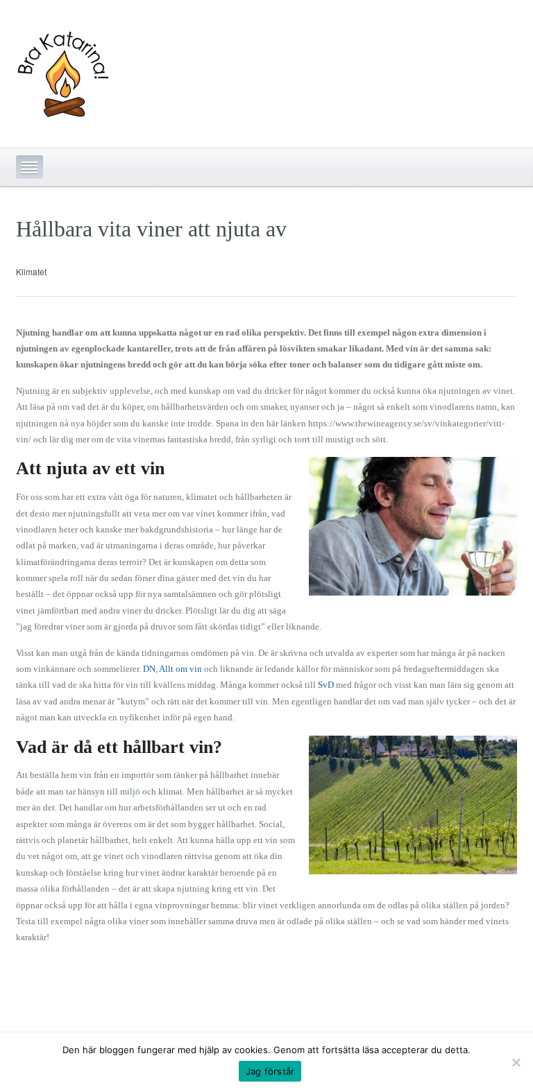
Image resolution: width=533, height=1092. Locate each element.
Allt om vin (180, 669)
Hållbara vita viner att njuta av (151, 228)
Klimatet (31, 271)
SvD (326, 684)
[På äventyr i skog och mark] (62, 70)
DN (149, 669)
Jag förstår (270, 1071)
